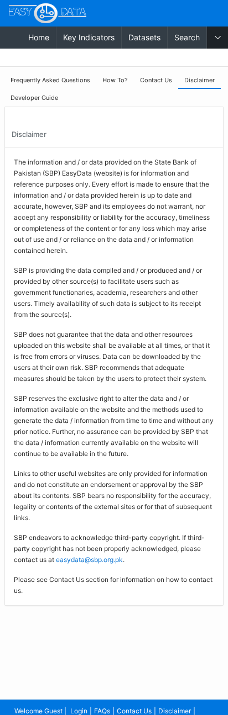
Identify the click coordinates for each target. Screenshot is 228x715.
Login (78, 711)
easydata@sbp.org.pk (89, 559)
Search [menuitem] (187, 37)
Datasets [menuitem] (144, 37)
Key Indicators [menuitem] (89, 37)
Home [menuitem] (38, 37)
